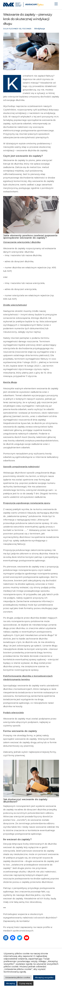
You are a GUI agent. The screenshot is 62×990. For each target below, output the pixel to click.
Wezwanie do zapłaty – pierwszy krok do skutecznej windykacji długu (27, 19)
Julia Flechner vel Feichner (17, 29)
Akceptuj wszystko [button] (44, 977)
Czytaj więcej (25, 983)
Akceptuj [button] (10, 983)
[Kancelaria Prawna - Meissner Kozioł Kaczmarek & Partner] (23, 6)
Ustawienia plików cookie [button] (17, 977)
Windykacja (39, 28)
